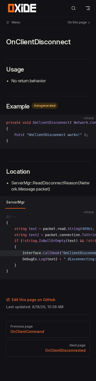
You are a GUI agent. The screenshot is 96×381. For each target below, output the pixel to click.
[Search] (73, 8)
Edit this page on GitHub (33, 299)
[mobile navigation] (88, 8)
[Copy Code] (88, 123)
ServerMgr (15, 202)
